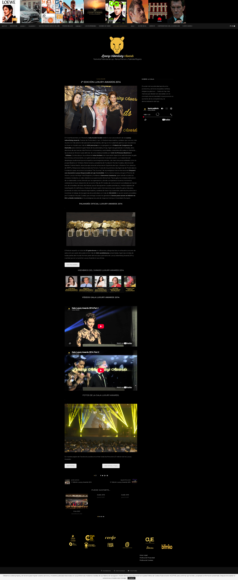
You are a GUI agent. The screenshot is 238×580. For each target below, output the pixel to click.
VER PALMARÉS (72, 265)
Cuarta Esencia (187, 26)
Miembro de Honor (105, 26)
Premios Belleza (67, 26)
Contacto (152, 26)
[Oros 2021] (77, 501)
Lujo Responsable (90, 26)
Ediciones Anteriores (120, 26)
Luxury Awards (101, 79)
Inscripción (13, 26)
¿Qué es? (4, 26)
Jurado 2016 (101, 495)
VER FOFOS (71, 466)
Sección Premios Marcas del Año (49, 26)
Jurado (22, 26)
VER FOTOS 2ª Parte (111, 466)
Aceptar (131, 578)
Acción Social (142, 26)
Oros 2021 (76, 511)
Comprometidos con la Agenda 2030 (169, 26)
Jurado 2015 (125, 495)
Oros (132, 26)
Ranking (78, 26)
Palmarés (32, 26)
